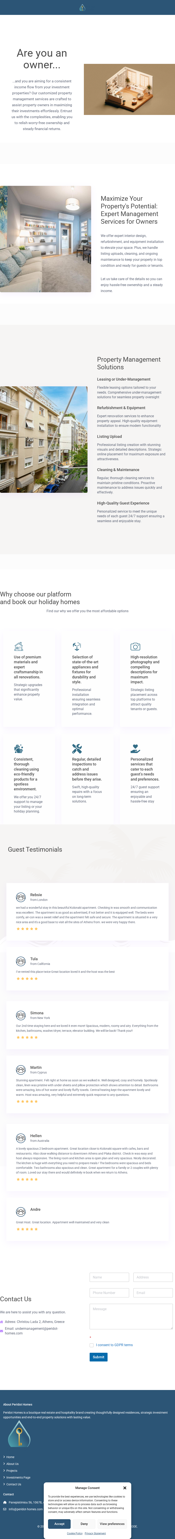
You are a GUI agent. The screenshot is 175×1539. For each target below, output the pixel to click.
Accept (59, 1524)
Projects (11, 1470)
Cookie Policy (75, 1533)
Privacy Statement (95, 1533)
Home (10, 1457)
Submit (98, 1357)
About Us (12, 1464)
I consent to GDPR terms (114, 1345)
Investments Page (18, 1477)
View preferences (112, 1524)
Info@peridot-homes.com (26, 1509)
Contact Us (13, 1484)
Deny (84, 1524)
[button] (125, 1488)
